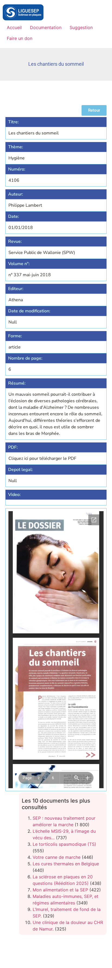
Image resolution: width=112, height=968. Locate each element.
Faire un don (19, 38)
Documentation (45, 27)
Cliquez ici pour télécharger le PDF (42, 458)
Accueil (14, 27)
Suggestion (81, 27)
